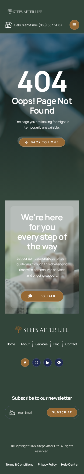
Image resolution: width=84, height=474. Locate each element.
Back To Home (45, 142)
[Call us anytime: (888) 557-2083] (8, 24)
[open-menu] (74, 25)
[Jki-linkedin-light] (47, 362)
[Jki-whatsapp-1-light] (59, 362)
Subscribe (62, 412)
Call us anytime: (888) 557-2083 (38, 25)
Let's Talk (45, 296)
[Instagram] (36, 362)
